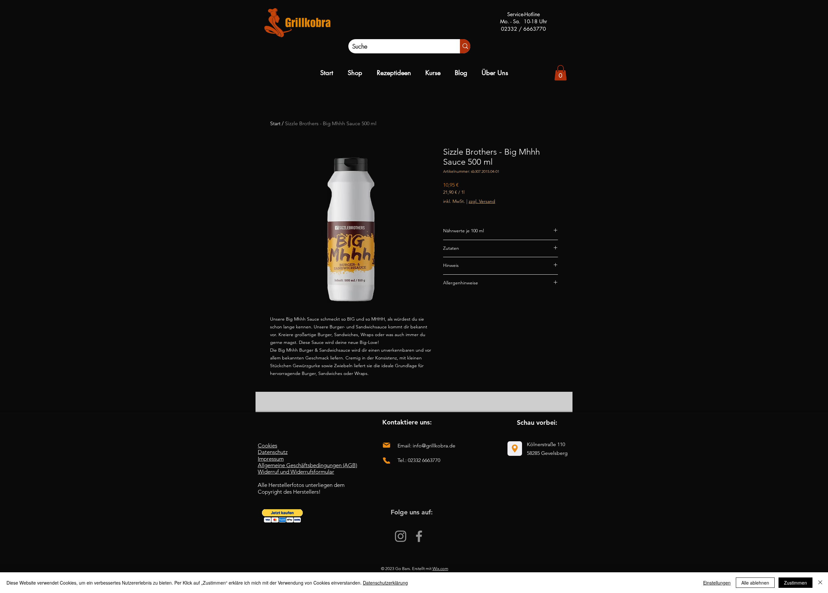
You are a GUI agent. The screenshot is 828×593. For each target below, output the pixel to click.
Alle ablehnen (755, 582)
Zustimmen (795, 582)
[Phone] (386, 460)
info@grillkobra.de (434, 446)
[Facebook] (419, 536)
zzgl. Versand (482, 201)
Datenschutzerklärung (385, 582)
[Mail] (386, 445)
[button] (282, 515)
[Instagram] (400, 536)
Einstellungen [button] (717, 582)
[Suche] (465, 46)
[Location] (514, 448)
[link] (560, 73)
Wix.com (440, 568)
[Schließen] (820, 582)
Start (275, 123)
